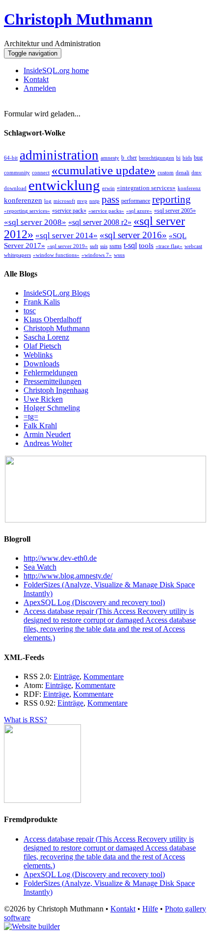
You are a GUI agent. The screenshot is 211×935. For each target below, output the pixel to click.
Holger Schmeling (52, 408)
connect (41, 172)
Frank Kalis (42, 302)
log (48, 201)
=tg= (31, 416)
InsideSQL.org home (56, 70)
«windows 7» (96, 255)
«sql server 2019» (67, 246)
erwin (108, 188)
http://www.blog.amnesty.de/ (68, 576)
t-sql (130, 245)
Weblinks (38, 355)
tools (146, 245)
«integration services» (146, 188)
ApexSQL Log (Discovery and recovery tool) (94, 602)
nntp (94, 201)
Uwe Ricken (43, 399)
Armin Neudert (47, 434)
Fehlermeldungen (51, 372)
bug (198, 157)
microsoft (64, 201)
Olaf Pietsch (42, 346)
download (15, 188)
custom (166, 172)
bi (178, 158)
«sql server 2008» (35, 222)
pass (110, 199)
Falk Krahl (40, 425)
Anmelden (40, 88)
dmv (196, 172)
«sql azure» (139, 211)
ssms (115, 245)
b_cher (129, 157)
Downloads (41, 363)
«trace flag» (169, 246)
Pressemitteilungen (52, 381)
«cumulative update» (104, 170)
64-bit (11, 158)
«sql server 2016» (133, 235)
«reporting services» (27, 211)
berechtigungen (156, 158)
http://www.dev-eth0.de (60, 558)
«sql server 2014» (66, 235)
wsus (119, 255)
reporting (171, 199)
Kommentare (103, 676)
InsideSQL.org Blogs (57, 293)
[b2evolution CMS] (32, 926)
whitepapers (17, 255)
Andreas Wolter (48, 443)
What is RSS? (25, 719)
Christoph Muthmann (78, 19)
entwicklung (64, 185)
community (17, 172)
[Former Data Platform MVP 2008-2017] (105, 520)
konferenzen (23, 200)
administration (59, 155)
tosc (30, 310)
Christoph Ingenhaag (56, 390)
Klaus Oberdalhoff (52, 319)
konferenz (189, 188)
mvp (82, 201)
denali (182, 172)
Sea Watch (40, 567)
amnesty (110, 158)
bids (187, 158)
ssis (103, 246)
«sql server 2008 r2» (100, 222)
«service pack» (69, 210)
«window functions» (56, 255)
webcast (193, 246)
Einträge (66, 676)
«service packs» (106, 211)
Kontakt (36, 79)
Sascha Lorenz (46, 337)
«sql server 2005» (175, 210)
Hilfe (150, 909)
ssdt (94, 246)
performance (135, 200)
